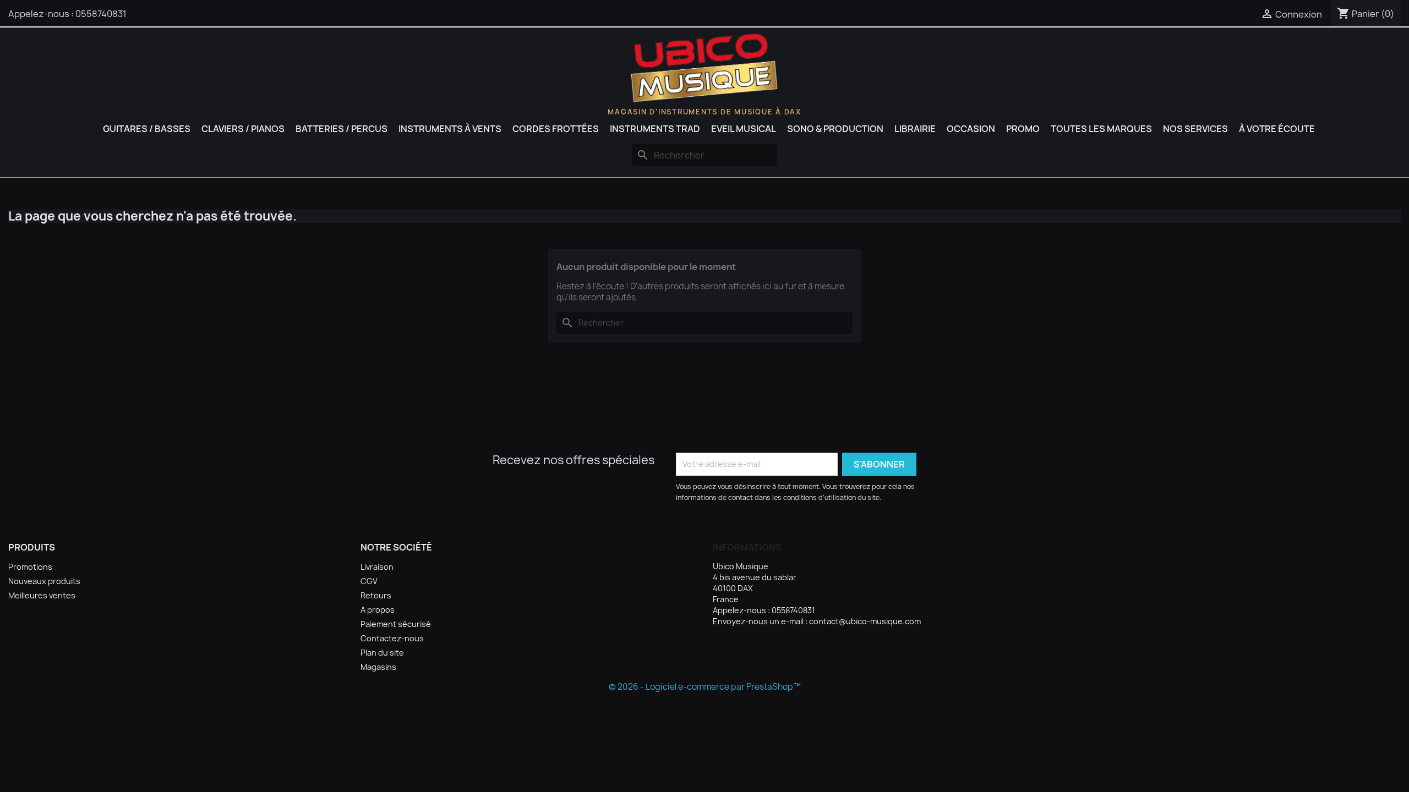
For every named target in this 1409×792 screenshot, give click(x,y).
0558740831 (101, 14)
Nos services (1195, 129)
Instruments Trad (655, 129)
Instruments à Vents (449, 129)
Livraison (377, 567)
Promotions (30, 567)
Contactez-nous (392, 638)
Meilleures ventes (41, 595)
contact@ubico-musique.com (865, 621)
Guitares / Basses (146, 129)
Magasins (378, 667)
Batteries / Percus (341, 129)
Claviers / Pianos (243, 129)
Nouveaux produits (44, 581)
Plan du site (382, 652)
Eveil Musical (743, 129)
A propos (378, 609)
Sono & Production (835, 129)
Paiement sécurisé (396, 624)
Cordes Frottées (555, 129)
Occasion (971, 129)
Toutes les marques (1101, 129)
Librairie (915, 129)
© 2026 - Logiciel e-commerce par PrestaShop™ (705, 686)
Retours (376, 595)
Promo (1023, 129)
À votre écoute (1277, 129)
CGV (369, 581)
